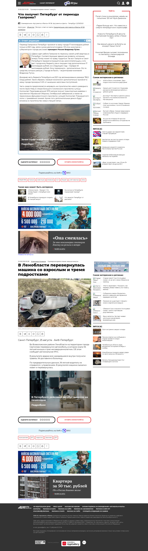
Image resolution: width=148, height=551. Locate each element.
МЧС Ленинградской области (29, 328)
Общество (30, 27)
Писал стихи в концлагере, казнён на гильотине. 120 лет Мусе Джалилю (111, 17)
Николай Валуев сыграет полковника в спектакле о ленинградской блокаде (111, 54)
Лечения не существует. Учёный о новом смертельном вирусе (115, 302)
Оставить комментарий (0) (74, 162)
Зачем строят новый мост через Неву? (42, 139)
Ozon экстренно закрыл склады (113, 329)
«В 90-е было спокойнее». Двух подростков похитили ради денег (115, 81)
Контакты (36, 509)
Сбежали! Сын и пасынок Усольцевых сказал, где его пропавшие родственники (116, 310)
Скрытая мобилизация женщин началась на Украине (113, 155)
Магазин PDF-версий (72, 506)
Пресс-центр (57, 506)
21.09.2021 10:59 (23, 9)
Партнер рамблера (53, 542)
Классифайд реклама (41, 511)
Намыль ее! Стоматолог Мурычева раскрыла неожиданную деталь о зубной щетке (115, 90)
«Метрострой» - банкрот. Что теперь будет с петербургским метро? (39, 192)
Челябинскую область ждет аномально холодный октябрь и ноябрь (113, 346)
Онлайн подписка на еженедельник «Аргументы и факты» (103, 506)
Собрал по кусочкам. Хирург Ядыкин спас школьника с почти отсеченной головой (116, 105)
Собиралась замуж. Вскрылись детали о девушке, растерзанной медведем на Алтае (115, 295)
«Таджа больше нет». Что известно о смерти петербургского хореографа (111, 27)
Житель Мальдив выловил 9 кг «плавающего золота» (113, 361)
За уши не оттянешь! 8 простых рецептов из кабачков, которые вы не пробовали (116, 120)
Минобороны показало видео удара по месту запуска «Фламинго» (115, 353)
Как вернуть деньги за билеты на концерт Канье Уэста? (111, 45)
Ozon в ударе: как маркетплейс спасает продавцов (113, 132)
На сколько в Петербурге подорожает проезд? (74, 191)
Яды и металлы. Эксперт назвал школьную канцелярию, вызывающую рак (114, 318)
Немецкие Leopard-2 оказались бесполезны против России (113, 148)
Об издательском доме (42, 506)
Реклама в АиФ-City (103, 509)
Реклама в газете (49, 509)
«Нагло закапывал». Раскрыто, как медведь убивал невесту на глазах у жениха (116, 287)
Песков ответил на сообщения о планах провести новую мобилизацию (114, 338)
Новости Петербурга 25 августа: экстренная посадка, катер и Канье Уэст (111, 36)
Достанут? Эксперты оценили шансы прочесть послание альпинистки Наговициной (116, 97)
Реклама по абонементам (83, 509)
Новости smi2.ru (25, 254)
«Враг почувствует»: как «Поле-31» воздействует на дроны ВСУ (114, 163)
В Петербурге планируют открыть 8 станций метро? (40, 198)
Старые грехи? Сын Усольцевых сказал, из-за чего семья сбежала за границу (116, 280)
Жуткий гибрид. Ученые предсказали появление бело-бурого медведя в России (116, 113)
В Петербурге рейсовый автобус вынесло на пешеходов (59, 399)
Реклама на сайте (64, 509)
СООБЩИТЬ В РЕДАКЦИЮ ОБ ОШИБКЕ (95, 511)
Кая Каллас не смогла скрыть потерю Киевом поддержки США (115, 140)
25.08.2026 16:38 (23, 261)
